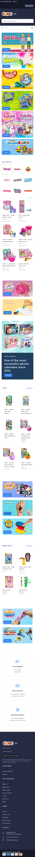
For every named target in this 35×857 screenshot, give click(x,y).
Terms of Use (6, 814)
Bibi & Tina (5, 798)
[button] (32, 28)
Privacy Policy (6, 823)
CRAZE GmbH (6, 748)
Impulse (4, 796)
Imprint (4, 811)
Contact (4, 774)
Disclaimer (5, 817)
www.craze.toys (6, 751)
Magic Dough (6, 790)
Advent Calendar (7, 793)
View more (29, 388)
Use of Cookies (6, 820)
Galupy (8, 221)
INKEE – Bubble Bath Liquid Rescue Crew (9, 435)
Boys (26, 468)
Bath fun (4, 784)
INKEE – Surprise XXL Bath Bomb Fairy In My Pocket (9, 464)
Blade (4, 801)
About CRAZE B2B (7, 771)
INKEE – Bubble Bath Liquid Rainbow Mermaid (26, 411)
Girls (24, 573)
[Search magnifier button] (32, 21)
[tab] (7, 169)
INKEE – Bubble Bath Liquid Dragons (8, 411)
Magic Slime (5, 787)
